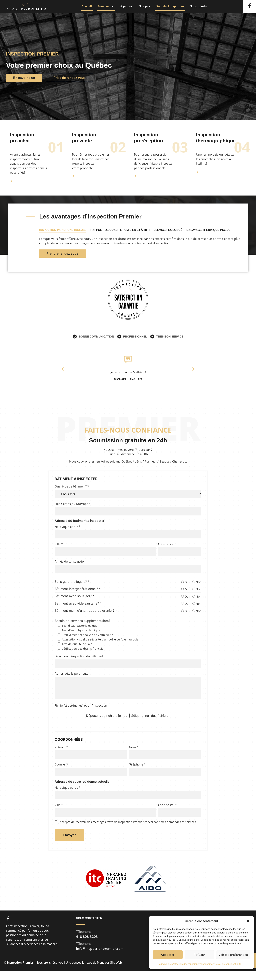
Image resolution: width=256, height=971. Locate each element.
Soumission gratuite (170, 6)
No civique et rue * (67, 527)
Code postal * (167, 805)
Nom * (133, 747)
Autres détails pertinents (71, 673)
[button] (248, 921)
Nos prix (144, 6)
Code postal (166, 544)
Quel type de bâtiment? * (72, 486)
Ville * (59, 544)
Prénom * (61, 747)
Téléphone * (137, 764)
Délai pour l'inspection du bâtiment (79, 656)
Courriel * (61, 764)
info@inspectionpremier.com (100, 948)
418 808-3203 (87, 936)
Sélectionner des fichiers (149, 716)
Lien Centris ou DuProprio (72, 504)
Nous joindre (198, 6)
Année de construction (70, 561)
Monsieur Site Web (109, 962)
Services (103, 6)
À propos (126, 6)
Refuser (199, 955)
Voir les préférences (233, 955)
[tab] (62, 230)
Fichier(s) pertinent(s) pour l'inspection (81, 705)
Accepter (167, 955)
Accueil (87, 6)
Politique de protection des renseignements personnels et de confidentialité (199, 963)
